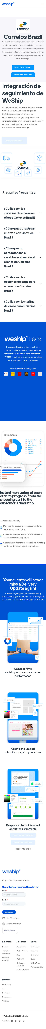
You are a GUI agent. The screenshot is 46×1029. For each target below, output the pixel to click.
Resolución (5, 993)
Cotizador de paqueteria (21, 964)
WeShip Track (6, 985)
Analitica (5, 989)
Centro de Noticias (23, 970)
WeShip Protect (36, 963)
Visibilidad (5, 1001)
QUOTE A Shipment (23, 68)
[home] (8, 4)
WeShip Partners (22, 951)
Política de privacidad (5, 959)
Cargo (33, 959)
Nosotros (5, 947)
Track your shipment (14, 140)
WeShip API (20, 959)
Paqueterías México (37, 967)
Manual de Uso (21, 947)
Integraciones (6, 997)
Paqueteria (34, 951)
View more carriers (23, 75)
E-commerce (35, 955)
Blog (18, 955)
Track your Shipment (23, 835)
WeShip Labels (35, 947)
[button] (42, 4)
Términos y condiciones (6, 952)
